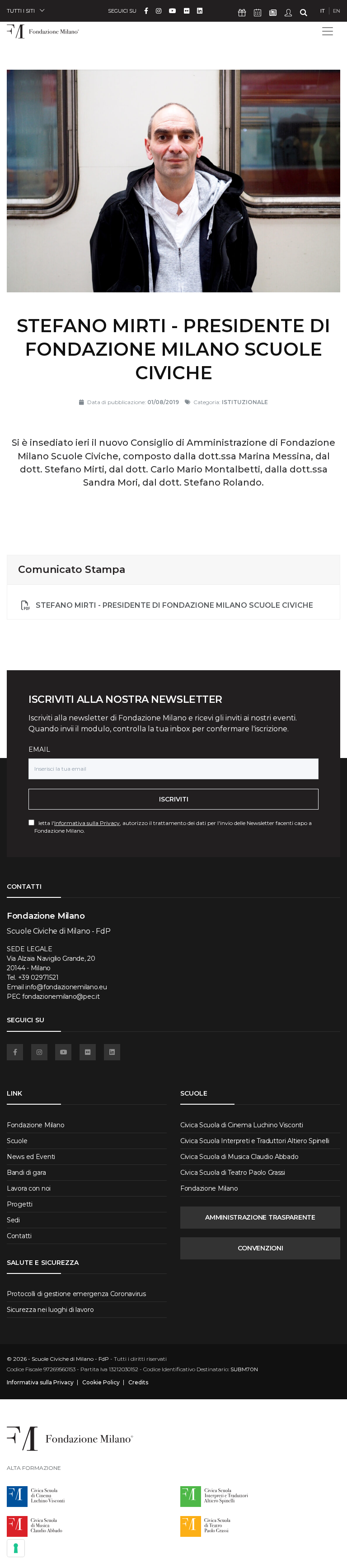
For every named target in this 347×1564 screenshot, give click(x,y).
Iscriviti (173, 799)
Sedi (13, 1220)
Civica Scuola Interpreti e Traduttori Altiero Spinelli (254, 1141)
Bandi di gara (26, 1172)
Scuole (17, 1141)
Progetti (20, 1204)
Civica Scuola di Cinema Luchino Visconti (241, 1125)
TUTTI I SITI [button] (21, 10)
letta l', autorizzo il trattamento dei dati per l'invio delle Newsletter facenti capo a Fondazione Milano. (173, 827)
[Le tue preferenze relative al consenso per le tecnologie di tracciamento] (15, 1548)
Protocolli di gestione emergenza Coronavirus (76, 1294)
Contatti (19, 1236)
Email (39, 749)
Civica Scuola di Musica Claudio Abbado (239, 1157)
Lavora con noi (29, 1188)
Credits (138, 1382)
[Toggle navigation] (327, 31)
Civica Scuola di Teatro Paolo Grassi (232, 1172)
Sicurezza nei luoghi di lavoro (50, 1310)
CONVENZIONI (260, 1248)
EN (336, 11)
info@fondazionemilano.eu (66, 987)
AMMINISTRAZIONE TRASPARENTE (260, 1217)
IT (322, 11)
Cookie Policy (101, 1382)
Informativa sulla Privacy (87, 823)
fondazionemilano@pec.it (61, 996)
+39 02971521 (38, 977)
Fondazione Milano (35, 1125)
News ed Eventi (31, 1157)
